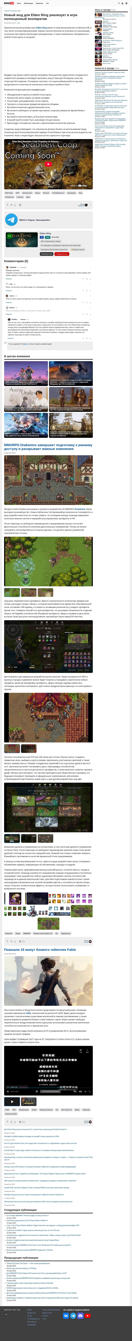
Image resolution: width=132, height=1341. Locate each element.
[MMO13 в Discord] (80, 1316)
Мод (80, 193)
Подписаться (62, 254)
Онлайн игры (31, 1313)
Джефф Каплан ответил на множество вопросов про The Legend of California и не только (70, 409)
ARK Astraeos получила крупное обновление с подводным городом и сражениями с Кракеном (40, 1181)
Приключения (27, 193)
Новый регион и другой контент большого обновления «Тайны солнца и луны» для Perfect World (44, 1235)
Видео (77, 1110)
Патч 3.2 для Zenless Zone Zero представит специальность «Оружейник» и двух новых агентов (40, 1143)
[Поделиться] (20, 205)
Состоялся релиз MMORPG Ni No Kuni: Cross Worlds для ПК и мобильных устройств (39, 1245)
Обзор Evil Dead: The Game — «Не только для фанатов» (28, 1263)
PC (57, 933)
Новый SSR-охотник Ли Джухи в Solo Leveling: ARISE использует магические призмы (37, 1188)
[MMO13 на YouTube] (88, 1316)
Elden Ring (41, 27)
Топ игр (29, 1316)
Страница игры (46, 254)
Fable (28, 1013)
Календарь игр (32, 1322)
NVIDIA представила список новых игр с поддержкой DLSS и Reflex (32, 1288)
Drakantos (80, 509)
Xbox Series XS (66, 1110)
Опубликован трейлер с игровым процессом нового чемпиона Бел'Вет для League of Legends (42, 1298)
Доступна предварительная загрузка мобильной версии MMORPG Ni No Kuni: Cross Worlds (41, 1293)
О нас (44, 1319)
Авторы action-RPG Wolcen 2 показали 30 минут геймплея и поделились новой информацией (40, 1167)
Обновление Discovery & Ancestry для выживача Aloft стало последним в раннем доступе (38, 1202)
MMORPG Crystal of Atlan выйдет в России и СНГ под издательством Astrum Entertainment (25, 435)
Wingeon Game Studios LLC (43, 933)
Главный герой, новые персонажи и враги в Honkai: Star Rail (30, 1283)
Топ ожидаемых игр (33, 1319)
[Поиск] (119, 3)
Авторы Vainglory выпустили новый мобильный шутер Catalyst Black (33, 1240)
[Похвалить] (7, 205)
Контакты (45, 1316)
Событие (20, 197)
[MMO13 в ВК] (66, 1316)
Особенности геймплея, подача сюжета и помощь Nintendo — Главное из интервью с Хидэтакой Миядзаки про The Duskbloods (70, 382)
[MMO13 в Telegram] (73, 1316)
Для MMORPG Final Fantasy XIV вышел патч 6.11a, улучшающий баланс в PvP (37, 1273)
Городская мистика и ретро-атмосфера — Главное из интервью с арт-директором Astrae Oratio (26, 409)
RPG (17, 193)
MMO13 (29, 1310)
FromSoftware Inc (58, 193)
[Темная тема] (122, 3)
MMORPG (27, 933)
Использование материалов (51, 1310)
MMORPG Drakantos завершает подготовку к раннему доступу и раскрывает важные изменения (110, 78)
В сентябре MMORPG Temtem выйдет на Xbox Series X (28, 1215)
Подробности (65, 933)
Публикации (28, 3)
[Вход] (126, 3)
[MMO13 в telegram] (31, 225)
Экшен (37, 193)
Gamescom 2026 (11, 1114)
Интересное (9, 197)
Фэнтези (46, 193)
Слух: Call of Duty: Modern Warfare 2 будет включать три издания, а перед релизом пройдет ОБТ (43, 1225)
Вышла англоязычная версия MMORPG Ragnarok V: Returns (30, 1250)
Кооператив (71, 193)
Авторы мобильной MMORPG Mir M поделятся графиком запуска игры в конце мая (38, 1278)
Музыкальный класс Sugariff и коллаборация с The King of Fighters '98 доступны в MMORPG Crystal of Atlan (45, 1174)
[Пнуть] (15, 205)
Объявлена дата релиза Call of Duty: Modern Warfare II (27, 1220)
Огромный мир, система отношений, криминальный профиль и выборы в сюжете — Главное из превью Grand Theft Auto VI (25, 382)
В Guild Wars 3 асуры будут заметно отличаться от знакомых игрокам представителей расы (39, 1150)
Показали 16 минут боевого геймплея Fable (110, 72)
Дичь (28, 197)
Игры (19, 3)
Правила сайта (47, 1313)
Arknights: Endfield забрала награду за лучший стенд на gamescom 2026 (31, 1136)
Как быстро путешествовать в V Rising (21, 1268)
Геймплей (86, 1110)
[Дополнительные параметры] (90, 205)
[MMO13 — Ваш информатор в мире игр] (9, 3)
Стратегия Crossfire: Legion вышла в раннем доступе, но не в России (33, 1230)
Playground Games (46, 1110)
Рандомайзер (31, 1325)
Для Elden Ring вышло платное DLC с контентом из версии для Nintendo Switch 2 (35, 1129)
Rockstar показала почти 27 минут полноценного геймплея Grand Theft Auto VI (34, 1195)
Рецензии (39, 3)
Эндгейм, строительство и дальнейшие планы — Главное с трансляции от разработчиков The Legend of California (70, 434)
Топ (47, 3)
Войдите (25, 344)
